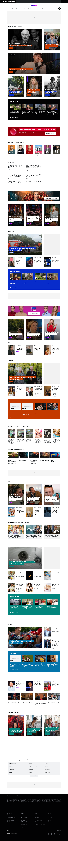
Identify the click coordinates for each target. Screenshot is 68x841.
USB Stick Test (11, 766)
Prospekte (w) (23, 827)
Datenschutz (37, 817)
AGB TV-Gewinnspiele (38, 820)
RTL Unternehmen (47, 772)
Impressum (36, 814)
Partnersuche (23, 816)
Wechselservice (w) (24, 821)
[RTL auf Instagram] (51, 834)
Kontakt (36, 813)
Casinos (22, 813)
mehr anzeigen (34, 775)
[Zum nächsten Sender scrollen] (66, 1)
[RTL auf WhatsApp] (60, 834)
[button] (15, 108)
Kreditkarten (23, 820)
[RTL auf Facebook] (49, 834)
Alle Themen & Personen (11, 816)
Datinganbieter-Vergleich (33, 766)
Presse (49, 816)
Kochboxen (30, 772)
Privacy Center (37, 816)
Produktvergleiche (24, 817)
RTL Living (49, 821)
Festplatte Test (11, 769)
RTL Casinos (46, 766)
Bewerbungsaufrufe (10, 820)
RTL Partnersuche (47, 769)
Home (8, 830)
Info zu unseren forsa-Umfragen (40, 824)
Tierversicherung (31, 769)
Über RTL (49, 813)
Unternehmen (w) (24, 824)
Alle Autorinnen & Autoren (11, 817)
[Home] (34, 5)
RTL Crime (49, 820)
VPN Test (10, 772)
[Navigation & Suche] (59, 8)
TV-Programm (9, 814)
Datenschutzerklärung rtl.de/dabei (40, 821)
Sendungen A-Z (9, 813)
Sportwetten (23, 814)
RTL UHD (8, 821)
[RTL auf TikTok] (54, 834)
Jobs (49, 814)
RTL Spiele (50, 817)
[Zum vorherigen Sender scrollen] (63, 1)
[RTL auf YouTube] (57, 834)
